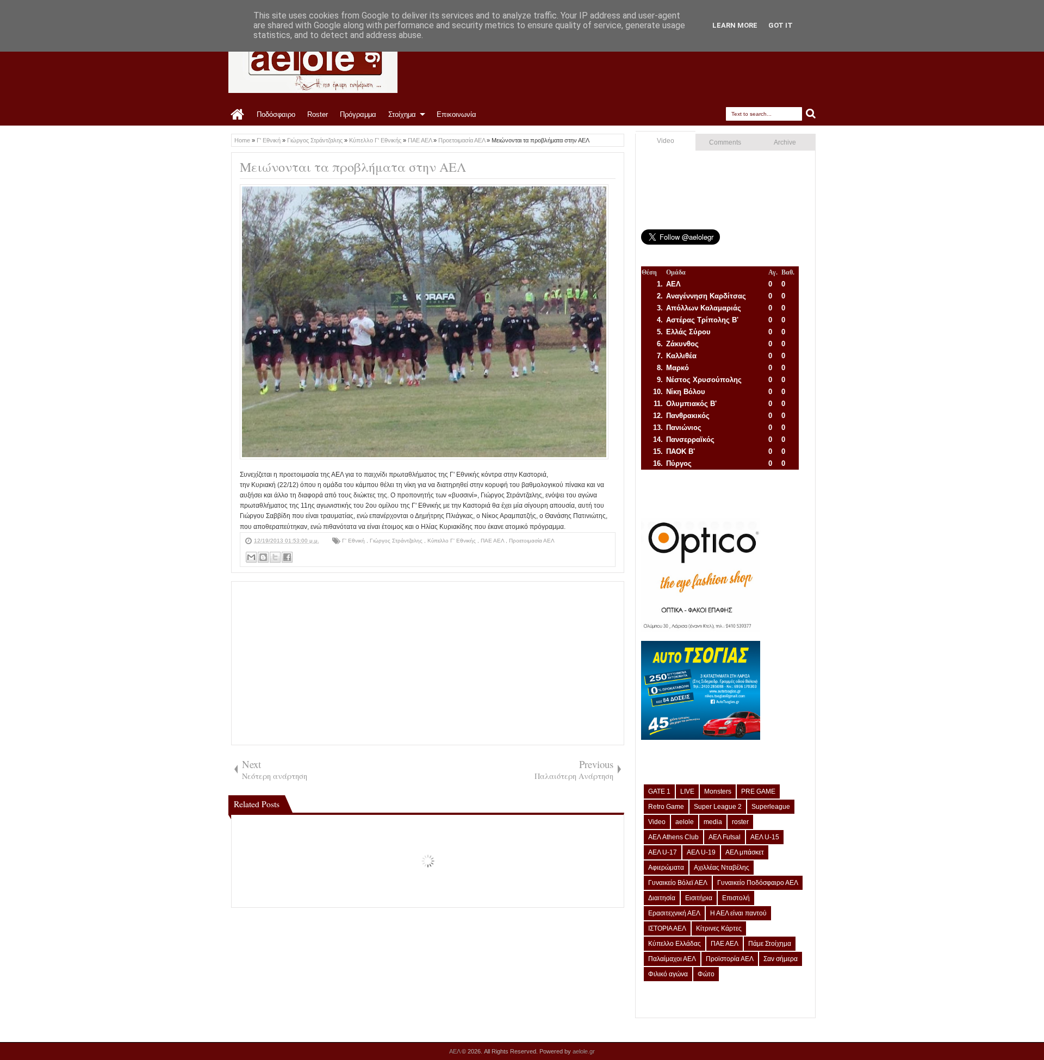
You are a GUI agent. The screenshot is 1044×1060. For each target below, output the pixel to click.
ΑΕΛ (455, 1051)
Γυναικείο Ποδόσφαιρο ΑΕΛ (757, 883)
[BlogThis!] (263, 557)
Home (238, 115)
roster (740, 822)
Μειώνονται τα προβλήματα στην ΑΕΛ (353, 167)
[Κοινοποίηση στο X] (275, 557)
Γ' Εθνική (354, 541)
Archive (785, 142)
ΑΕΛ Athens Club (673, 837)
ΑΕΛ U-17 (662, 852)
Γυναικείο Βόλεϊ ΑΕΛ (677, 883)
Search (811, 114)
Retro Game (666, 806)
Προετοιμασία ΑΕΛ (532, 541)
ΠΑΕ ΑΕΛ (493, 541)
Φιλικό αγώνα (668, 974)
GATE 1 (659, 791)
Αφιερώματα (666, 867)
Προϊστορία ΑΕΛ (730, 959)
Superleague (770, 806)
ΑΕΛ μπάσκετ (744, 852)
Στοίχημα (402, 114)
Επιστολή (736, 898)
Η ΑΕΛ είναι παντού (738, 913)
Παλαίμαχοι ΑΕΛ (672, 959)
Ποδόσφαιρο (276, 114)
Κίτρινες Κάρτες (719, 928)
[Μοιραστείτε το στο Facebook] (287, 557)
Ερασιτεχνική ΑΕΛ (674, 913)
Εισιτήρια (698, 898)
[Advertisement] (428, 663)
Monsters (717, 791)
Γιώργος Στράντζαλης (397, 541)
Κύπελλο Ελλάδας (674, 943)
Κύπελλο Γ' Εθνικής (452, 541)
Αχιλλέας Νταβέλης (721, 867)
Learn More (734, 25)
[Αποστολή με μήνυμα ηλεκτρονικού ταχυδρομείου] (251, 557)
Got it (780, 25)
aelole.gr (584, 1051)
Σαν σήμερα (780, 959)
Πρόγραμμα (358, 114)
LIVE (687, 791)
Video (665, 141)
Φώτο (706, 974)
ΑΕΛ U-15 (764, 837)
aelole (684, 822)
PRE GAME (758, 791)
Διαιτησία (661, 898)
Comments (725, 142)
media (713, 822)
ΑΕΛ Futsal (725, 837)
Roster (317, 114)
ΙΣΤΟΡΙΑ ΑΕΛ (667, 928)
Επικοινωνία (456, 114)
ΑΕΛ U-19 (701, 852)
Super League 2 (718, 806)
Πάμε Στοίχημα (769, 943)
